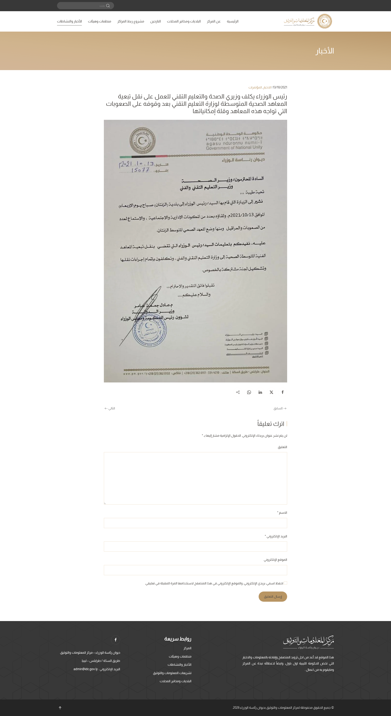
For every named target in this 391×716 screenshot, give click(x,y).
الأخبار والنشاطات (69, 21)
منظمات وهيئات (99, 21)
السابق (278, 408)
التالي (111, 408)
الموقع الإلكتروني (275, 559)
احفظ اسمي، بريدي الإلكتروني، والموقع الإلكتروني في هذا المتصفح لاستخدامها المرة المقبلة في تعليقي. (214, 583)
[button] (60, 708)
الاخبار (267, 87)
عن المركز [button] (214, 21)
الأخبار (324, 50)
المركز (187, 648)
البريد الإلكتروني (276, 536)
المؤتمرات (255, 87)
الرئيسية (232, 21)
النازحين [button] (155, 21)
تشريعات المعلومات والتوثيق (172, 673)
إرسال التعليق (273, 596)
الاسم (282, 512)
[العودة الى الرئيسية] (308, 21)
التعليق (282, 447)
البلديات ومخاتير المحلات (184, 21)
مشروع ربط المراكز (130, 21)
